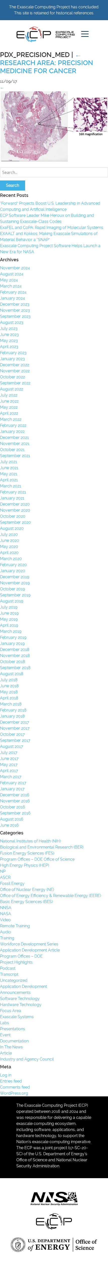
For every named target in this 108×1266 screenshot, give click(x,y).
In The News (11, 1047)
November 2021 (14, 443)
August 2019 (11, 601)
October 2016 (12, 807)
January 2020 (12, 570)
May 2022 (9, 407)
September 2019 (15, 595)
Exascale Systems (17, 1016)
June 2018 (9, 685)
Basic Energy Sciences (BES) (26, 901)
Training (7, 938)
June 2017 (9, 758)
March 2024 (11, 286)
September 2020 (15, 522)
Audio (5, 932)
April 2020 (9, 552)
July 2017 (8, 752)
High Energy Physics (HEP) (24, 865)
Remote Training (15, 926)
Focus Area (10, 1010)
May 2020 (9, 546)
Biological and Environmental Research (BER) (41, 847)
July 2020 (9, 534)
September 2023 (15, 316)
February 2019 (13, 637)
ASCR (5, 877)
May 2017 (9, 764)
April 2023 (9, 346)
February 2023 (13, 352)
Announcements (15, 992)
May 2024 (9, 280)
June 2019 (9, 613)
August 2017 (11, 746)
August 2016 (11, 819)
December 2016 (14, 795)
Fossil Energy (12, 883)
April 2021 (9, 480)
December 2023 (14, 304)
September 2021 (15, 455)
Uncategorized (13, 980)
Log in (5, 1075)
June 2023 (9, 334)
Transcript (9, 974)
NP (3, 871)
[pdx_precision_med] (54, 161)
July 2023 (9, 328)
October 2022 (12, 377)
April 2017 (9, 770)
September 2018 (15, 667)
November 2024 (15, 268)
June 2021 (9, 467)
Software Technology (20, 998)
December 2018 (14, 649)
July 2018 (8, 679)
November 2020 (15, 510)
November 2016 (15, 801)
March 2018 (10, 704)
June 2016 (9, 825)
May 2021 (8, 473)
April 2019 (9, 625)
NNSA (5, 907)
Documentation (14, 1041)
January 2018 (12, 716)
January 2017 (12, 788)
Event (5, 1035)
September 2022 (15, 383)
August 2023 (11, 322)
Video (5, 919)
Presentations (12, 1028)
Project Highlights (16, 962)
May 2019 (9, 619)
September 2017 (15, 740)
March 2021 (10, 486)
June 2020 (9, 540)
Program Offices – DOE (21, 956)
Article (6, 1053)
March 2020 (11, 558)
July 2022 (8, 395)
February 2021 (13, 492)
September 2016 (15, 813)
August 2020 (12, 528)
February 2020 (13, 564)
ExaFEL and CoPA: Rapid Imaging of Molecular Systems (51, 227)
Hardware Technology (20, 1004)
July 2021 (8, 461)
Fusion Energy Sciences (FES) (27, 853)
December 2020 (15, 504)
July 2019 (8, 607)
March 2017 (10, 776)
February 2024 (13, 292)
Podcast (7, 968)
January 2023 (12, 358)
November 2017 (15, 728)
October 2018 (12, 661)
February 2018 (13, 710)
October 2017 (12, 734)
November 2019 (15, 583)
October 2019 (12, 589)
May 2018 (9, 692)
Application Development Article (30, 950)
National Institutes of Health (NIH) (30, 841)
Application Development (23, 986)
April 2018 (9, 698)
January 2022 (12, 431)
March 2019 (10, 631)
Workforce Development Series (29, 944)
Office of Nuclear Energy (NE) (27, 889)
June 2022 (9, 401)
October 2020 (12, 516)
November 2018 (15, 655)
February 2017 (13, 782)
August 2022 (11, 389)
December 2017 (14, 722)
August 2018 (11, 673)
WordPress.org (14, 1093)
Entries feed (11, 1081)
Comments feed (15, 1087)
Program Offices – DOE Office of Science (37, 859)
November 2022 (15, 370)
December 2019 (14, 576)
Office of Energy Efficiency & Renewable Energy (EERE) (50, 895)
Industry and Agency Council (27, 1059)
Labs (4, 1022)
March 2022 (10, 419)
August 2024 (11, 274)
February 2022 (13, 425)
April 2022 (9, 413)
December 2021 (14, 437)
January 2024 (12, 298)
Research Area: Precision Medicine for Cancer (46, 63)
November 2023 (15, 310)
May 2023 (9, 340)
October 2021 (12, 449)
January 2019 (12, 643)
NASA (5, 913)
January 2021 (12, 498)
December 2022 (14, 364)
